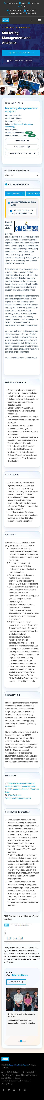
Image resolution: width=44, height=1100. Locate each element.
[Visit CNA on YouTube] (14, 1090)
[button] (19, 1041)
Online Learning (16, 13)
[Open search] (31, 20)
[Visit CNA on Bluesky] (9, 1090)
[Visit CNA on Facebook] (3, 1090)
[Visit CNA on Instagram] (25, 1090)
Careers (18, 1078)
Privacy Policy (6, 1084)
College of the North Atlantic (18, 1065)
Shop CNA (30, 10)
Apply (24, 3)
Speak (23, 6)
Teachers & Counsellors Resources (15, 1081)
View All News (15, 982)
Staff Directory (7, 1075)
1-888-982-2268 (12, 3)
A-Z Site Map (6, 1078)
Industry (16, 1072)
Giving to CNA (14, 10)
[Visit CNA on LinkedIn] (20, 1090)
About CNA (5, 1072)
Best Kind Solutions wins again (21, 1014)
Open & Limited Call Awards (26, 1075)
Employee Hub (29, 1072)
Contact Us (35, 3)
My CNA (31, 13)
